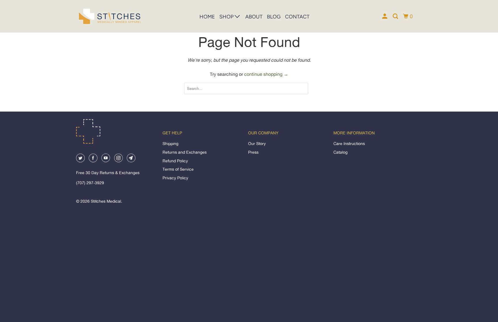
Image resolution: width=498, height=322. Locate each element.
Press (253, 152)
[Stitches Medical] (105, 16)
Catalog (340, 152)
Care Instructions (349, 143)
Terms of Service (178, 169)
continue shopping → (266, 74)
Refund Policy (175, 160)
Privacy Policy (175, 177)
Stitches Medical (106, 201)
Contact (297, 17)
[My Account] (385, 16)
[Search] (396, 16)
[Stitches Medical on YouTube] (107, 155)
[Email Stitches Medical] (132, 155)
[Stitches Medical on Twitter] (82, 155)
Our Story (257, 143)
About (254, 17)
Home (207, 17)
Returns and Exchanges (185, 152)
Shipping (170, 143)
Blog (274, 17)
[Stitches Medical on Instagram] (120, 155)
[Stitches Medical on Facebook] (94, 155)
